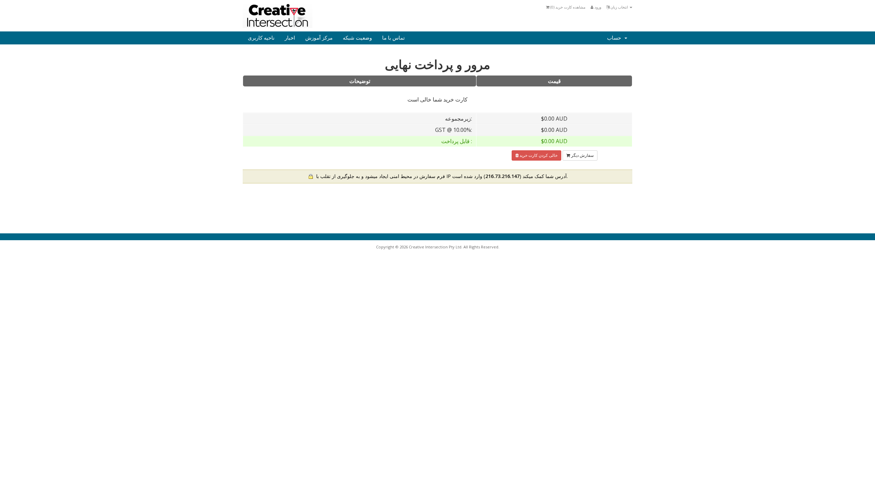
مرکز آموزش (319, 38)
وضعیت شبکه (357, 38)
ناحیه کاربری (261, 38)
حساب (615, 38)
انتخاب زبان (619, 7)
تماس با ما (393, 38)
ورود (597, 7)
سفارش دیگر (582, 155)
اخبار (290, 38)
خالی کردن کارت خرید (538, 155)
